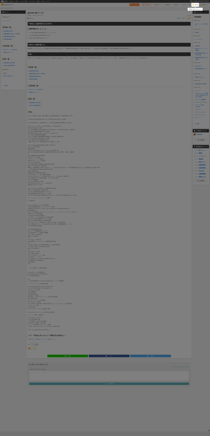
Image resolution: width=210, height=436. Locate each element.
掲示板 (196, 4)
